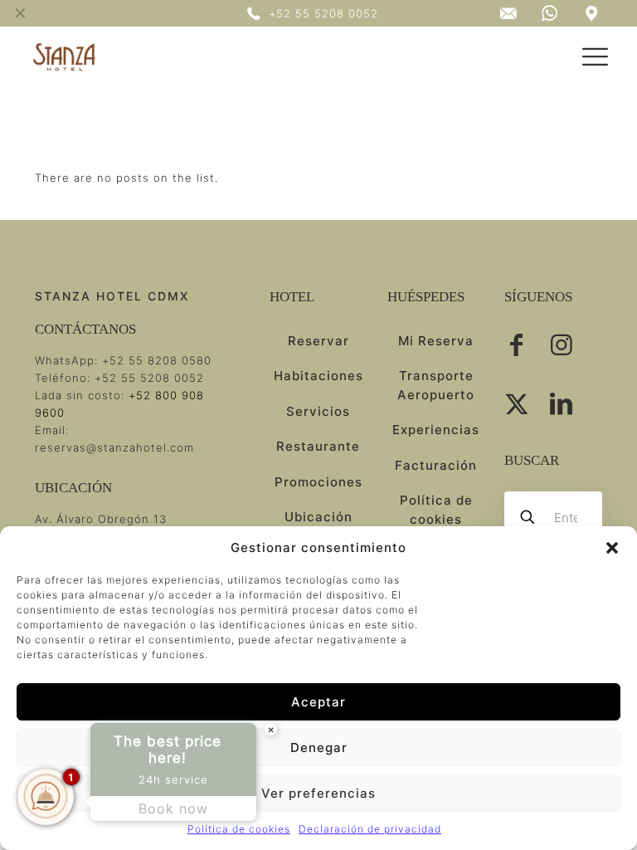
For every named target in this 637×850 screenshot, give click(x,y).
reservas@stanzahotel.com (114, 447)
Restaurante (318, 446)
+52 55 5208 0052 (149, 377)
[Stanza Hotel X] (516, 404)
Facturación (436, 465)
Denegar (319, 747)
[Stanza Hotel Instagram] (561, 345)
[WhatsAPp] (592, 14)
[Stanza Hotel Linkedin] (561, 404)
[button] (612, 548)
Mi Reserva (436, 341)
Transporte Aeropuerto (435, 385)
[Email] (508, 14)
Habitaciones (318, 375)
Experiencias (435, 429)
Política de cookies (238, 829)
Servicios (318, 411)
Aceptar (318, 702)
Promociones (318, 482)
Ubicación (318, 517)
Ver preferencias (318, 793)
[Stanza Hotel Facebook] (516, 345)
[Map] (550, 13)
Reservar (318, 341)
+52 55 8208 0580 (157, 360)
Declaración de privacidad (370, 829)
